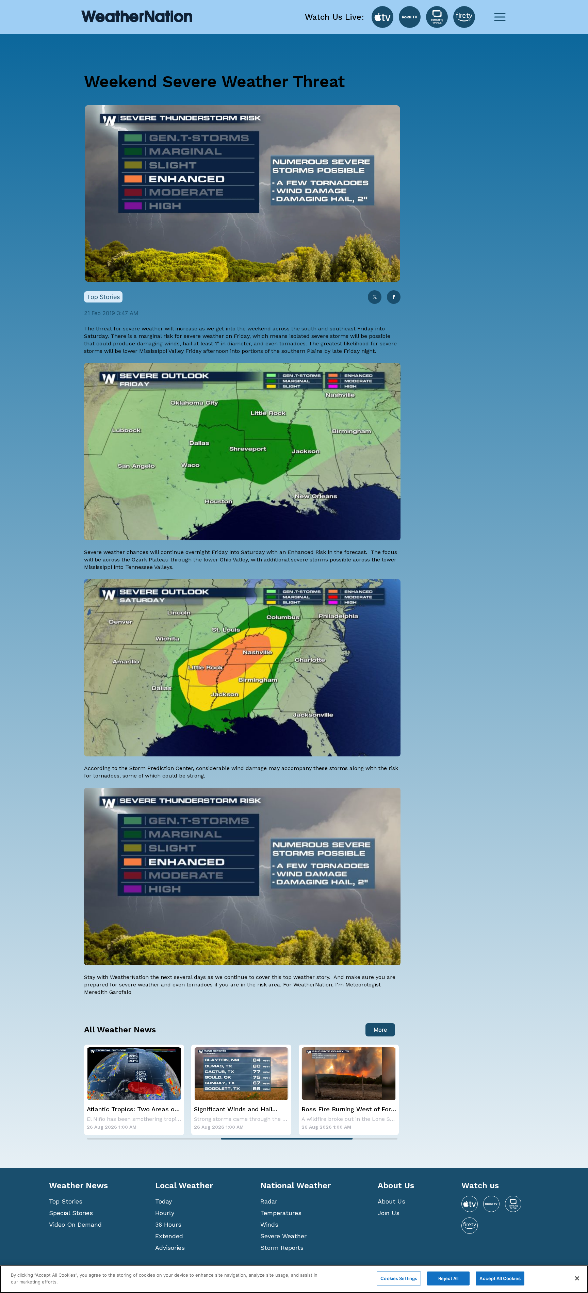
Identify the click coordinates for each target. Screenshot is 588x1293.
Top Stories (65, 1201)
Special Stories (71, 1212)
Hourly (164, 1212)
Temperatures (280, 1212)
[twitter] (375, 297)
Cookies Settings (398, 1278)
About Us (391, 1201)
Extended (169, 1236)
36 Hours (168, 1224)
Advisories (170, 1247)
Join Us (388, 1212)
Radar (268, 1201)
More (380, 1029)
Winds (269, 1224)
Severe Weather (283, 1236)
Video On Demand (75, 1224)
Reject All (448, 1278)
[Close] (577, 1278)
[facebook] (394, 297)
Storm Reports (282, 1247)
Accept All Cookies (499, 1278)
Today (163, 1201)
